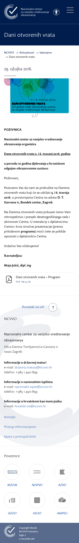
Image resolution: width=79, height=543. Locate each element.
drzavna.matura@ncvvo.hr (33, 367)
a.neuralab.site (26, 538)
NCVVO (23, 531)
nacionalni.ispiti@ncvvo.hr (33, 386)
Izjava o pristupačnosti (20, 436)
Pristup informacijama (20, 426)
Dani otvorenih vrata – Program (38, 277)
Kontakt (10, 417)
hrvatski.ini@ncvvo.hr (30, 406)
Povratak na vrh (33, 307)
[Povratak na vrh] (53, 307)
